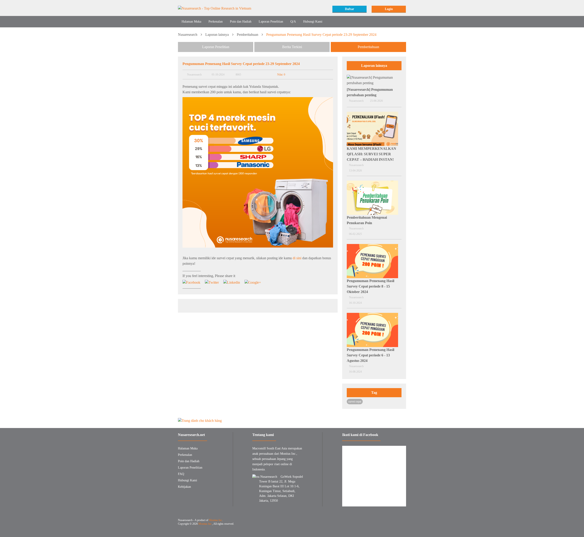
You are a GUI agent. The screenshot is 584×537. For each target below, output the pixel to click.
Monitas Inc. (205, 523)
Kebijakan (184, 486)
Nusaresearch (187, 34)
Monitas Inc (215, 520)
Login (389, 9)
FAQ (181, 474)
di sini (297, 258)
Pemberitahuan (247, 34)
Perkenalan (216, 21)
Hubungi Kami (312, 21)
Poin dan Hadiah (240, 21)
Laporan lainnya (217, 34)
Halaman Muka (191, 21)
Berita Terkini (292, 47)
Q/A (293, 21)
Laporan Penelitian (271, 21)
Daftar (349, 9)
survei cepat (354, 401)
